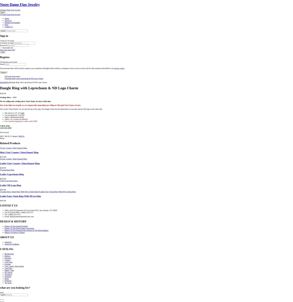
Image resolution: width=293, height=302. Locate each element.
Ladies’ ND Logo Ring (10, 185)
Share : (2, 138)
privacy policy (119, 68)
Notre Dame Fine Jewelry (20, 4)
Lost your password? (7, 50)
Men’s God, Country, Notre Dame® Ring (19, 152)
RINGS (7, 82)
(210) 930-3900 (5, 128)
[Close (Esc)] (1, 299)
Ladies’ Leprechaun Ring (12, 174)
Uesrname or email (7, 43)
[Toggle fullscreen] (3, 299)
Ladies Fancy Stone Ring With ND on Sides (20, 196)
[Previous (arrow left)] (1, 301)
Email (2, 64)
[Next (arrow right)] (3, 301)
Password (3, 45)
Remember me (8, 48)
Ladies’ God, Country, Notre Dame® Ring (20, 163)
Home (2, 82)
